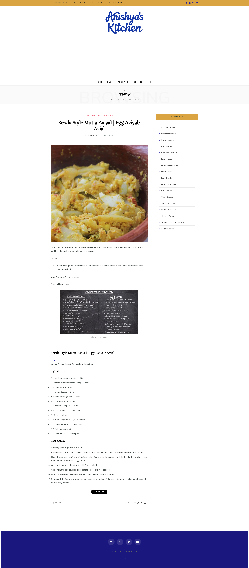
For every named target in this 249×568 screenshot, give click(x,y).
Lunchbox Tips (167, 178)
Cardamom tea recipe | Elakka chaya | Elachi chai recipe (95, 3)
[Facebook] (135, 503)
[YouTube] (137, 542)
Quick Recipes (167, 197)
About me (123, 82)
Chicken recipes (168, 140)
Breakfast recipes (168, 133)
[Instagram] (120, 542)
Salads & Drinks (168, 203)
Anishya (90, 135)
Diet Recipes (166, 146)
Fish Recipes (166, 159)
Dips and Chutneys (169, 153)
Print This (55, 360)
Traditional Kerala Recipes (99, 116)
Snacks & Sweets (168, 209)
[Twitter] (138, 503)
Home (99, 82)
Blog (110, 82)
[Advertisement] (124, 59)
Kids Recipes (166, 171)
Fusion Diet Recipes (169, 165)
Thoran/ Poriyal (167, 216)
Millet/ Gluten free (168, 184)
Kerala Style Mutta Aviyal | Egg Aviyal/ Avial (99, 126)
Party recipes (167, 190)
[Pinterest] (141, 503)
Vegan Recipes (167, 228)
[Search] (150, 82)
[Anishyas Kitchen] (124, 22)
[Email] (145, 503)
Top (125, 559)
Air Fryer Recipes (168, 127)
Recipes (138, 82)
